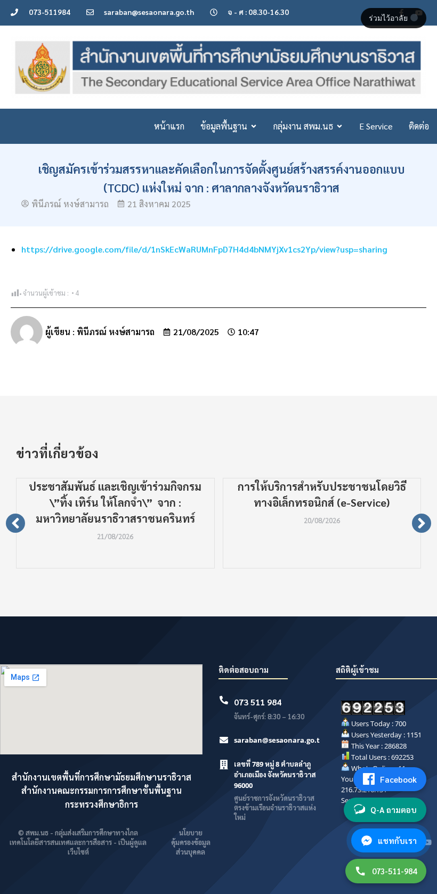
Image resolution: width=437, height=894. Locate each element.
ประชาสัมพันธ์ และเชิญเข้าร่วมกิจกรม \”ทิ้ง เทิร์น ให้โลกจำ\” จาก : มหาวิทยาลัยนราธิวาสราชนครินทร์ (115, 502)
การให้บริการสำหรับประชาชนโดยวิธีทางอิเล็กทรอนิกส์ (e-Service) (322, 494)
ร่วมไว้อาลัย (389, 18)
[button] (15, 523)
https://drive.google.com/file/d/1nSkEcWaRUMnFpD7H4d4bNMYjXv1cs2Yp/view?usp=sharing (204, 249)
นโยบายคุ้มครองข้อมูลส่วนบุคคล (191, 842)
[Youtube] (427, 842)
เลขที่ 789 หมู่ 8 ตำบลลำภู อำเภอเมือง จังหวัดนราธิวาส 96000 (275, 774)
